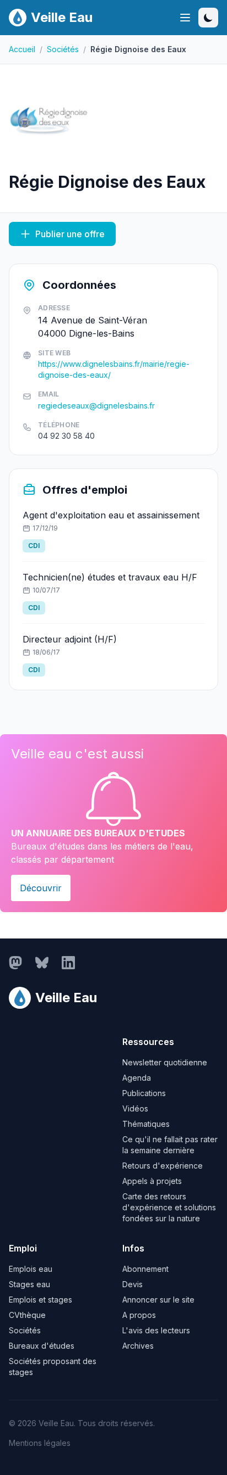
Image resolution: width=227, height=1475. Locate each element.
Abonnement (145, 1268)
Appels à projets (152, 1181)
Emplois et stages (40, 1299)
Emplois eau (30, 1268)
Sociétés (63, 49)
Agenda (136, 1077)
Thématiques (146, 1123)
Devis (132, 1284)
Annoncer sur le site (158, 1299)
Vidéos (135, 1108)
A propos (139, 1315)
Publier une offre (70, 233)
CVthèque (27, 1315)
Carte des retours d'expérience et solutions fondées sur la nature (169, 1207)
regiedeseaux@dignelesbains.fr (96, 405)
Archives (138, 1345)
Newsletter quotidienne (164, 1062)
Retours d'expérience (162, 1165)
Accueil (22, 49)
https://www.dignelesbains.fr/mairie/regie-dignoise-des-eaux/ (114, 369)
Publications (144, 1093)
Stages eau (29, 1284)
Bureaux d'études (41, 1345)
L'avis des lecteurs (156, 1330)
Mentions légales (40, 1443)
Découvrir (41, 887)
